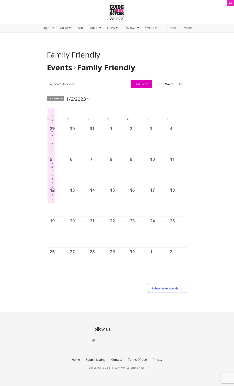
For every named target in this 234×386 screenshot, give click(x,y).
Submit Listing (95, 360)
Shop (93, 28)
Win (80, 28)
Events (59, 68)
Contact (116, 360)
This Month (55, 98)
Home (76, 360)
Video (188, 28)
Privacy (157, 360)
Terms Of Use (137, 360)
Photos (172, 28)
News (111, 28)
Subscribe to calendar (165, 288)
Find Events (141, 84)
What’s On (152, 28)
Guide (64, 28)
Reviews (129, 28)
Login (46, 28)
